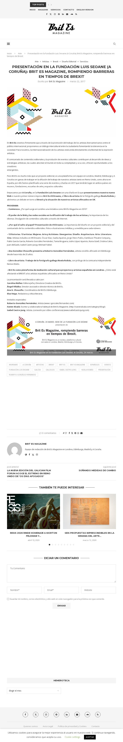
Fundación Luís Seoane (49, 192)
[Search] (114, 43)
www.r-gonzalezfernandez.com (59, 303)
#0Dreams (13, 365)
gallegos (50, 370)
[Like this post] (66, 433)
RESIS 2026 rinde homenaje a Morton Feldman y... (33, 534)
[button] (48, 4)
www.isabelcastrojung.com (76, 310)
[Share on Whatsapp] (78, 433)
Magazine (43, 10)
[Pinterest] (59, 14)
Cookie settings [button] (72, 736)
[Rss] (76, 14)
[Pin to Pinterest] (75, 433)
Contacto (68, 10)
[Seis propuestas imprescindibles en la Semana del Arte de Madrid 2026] (89, 511)
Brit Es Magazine (57, 81)
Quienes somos (30, 726)
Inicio (32, 10)
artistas (40, 365)
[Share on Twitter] (72, 433)
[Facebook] (46, 14)
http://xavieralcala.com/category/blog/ (87, 306)
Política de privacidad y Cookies (72, 726)
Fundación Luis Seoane (19, 370)
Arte (20, 53)
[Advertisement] (61, 404)
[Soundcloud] (71, 14)
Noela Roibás (87, 370)
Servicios (56, 10)
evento (107, 365)
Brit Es (62, 365)
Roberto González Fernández (22, 375)
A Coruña (27, 365)
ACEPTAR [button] (90, 737)
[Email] (67, 14)
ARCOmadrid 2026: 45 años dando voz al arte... (55, 4)
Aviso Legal (48, 726)
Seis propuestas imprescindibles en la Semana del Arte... (89, 534)
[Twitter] (51, 14)
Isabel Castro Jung (68, 370)
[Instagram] (55, 14)
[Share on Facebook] (69, 433)
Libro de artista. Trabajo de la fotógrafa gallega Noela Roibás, (40, 260)
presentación (104, 370)
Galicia (37, 370)
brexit (51, 365)
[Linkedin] (63, 14)
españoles (94, 365)
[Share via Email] (81, 433)
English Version (85, 10)
